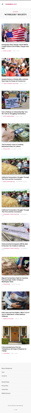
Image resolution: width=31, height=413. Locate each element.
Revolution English (9, 181)
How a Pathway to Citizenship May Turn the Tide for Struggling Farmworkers (15, 113)
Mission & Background (7, 368)
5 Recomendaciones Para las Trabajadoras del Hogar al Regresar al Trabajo (14, 349)
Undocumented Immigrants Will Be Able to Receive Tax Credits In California (15, 245)
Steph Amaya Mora (8, 116)
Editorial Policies (5, 382)
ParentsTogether (8, 318)
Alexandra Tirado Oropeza (11, 214)
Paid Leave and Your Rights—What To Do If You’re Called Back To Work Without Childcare (15, 314)
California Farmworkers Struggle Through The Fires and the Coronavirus (15, 178)
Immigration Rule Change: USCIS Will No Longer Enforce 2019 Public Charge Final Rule (15, 46)
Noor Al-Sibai (7, 50)
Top (16, 409)
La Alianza (6, 353)
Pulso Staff (6, 149)
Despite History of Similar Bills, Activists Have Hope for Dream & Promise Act (15, 80)
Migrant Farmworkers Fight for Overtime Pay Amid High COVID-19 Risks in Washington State (15, 280)
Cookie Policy (5, 389)
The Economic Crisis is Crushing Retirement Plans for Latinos (12, 145)
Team (3, 372)
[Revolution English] (11, 4)
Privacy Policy (5, 385)
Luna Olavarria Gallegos (11, 83)
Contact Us (4, 376)
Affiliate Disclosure (6, 393)
